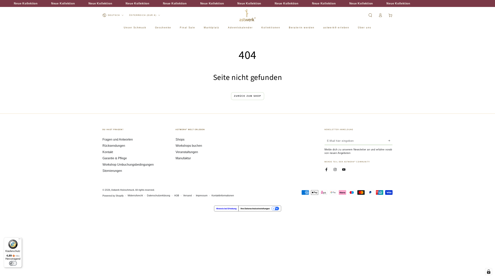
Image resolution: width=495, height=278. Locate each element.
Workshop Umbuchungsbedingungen (128, 164)
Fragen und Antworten (117, 139)
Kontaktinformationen (223, 195)
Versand (187, 195)
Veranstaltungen (187, 152)
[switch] (13, 263)
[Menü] (19, 239)
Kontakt (107, 152)
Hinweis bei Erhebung (226, 208)
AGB (176, 195)
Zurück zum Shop (247, 96)
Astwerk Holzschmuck (122, 190)
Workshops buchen (189, 145)
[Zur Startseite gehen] (247, 15)
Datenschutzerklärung (158, 195)
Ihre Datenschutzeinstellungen (255, 208)
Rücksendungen (113, 145)
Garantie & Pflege (114, 158)
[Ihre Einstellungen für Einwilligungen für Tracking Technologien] (488, 271)
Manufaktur (183, 158)
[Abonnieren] (390, 140)
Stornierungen (112, 170)
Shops (180, 139)
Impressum (201, 195)
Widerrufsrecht (135, 195)
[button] (370, 15)
